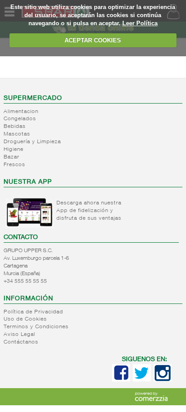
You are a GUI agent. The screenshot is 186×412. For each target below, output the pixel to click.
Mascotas (17, 134)
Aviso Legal (19, 334)
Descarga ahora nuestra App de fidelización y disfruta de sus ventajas (88, 210)
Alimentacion (21, 111)
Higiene (13, 149)
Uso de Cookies (25, 319)
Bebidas (15, 126)
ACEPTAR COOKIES (93, 40)
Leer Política (140, 23)
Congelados (20, 119)
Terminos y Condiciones (36, 327)
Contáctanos (21, 342)
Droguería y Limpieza (32, 142)
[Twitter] (142, 379)
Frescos (14, 165)
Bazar (11, 157)
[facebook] (121, 379)
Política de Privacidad (33, 312)
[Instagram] (162, 379)
